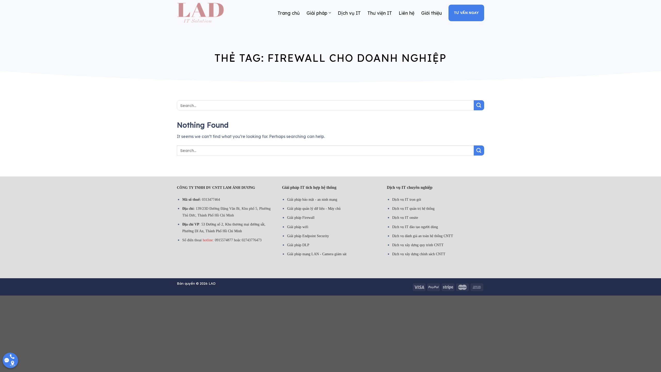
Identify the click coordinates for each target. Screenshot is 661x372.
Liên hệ (406, 13)
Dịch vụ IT (349, 13)
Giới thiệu (431, 13)
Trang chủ (289, 13)
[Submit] (479, 105)
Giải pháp (316, 13)
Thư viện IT (379, 13)
